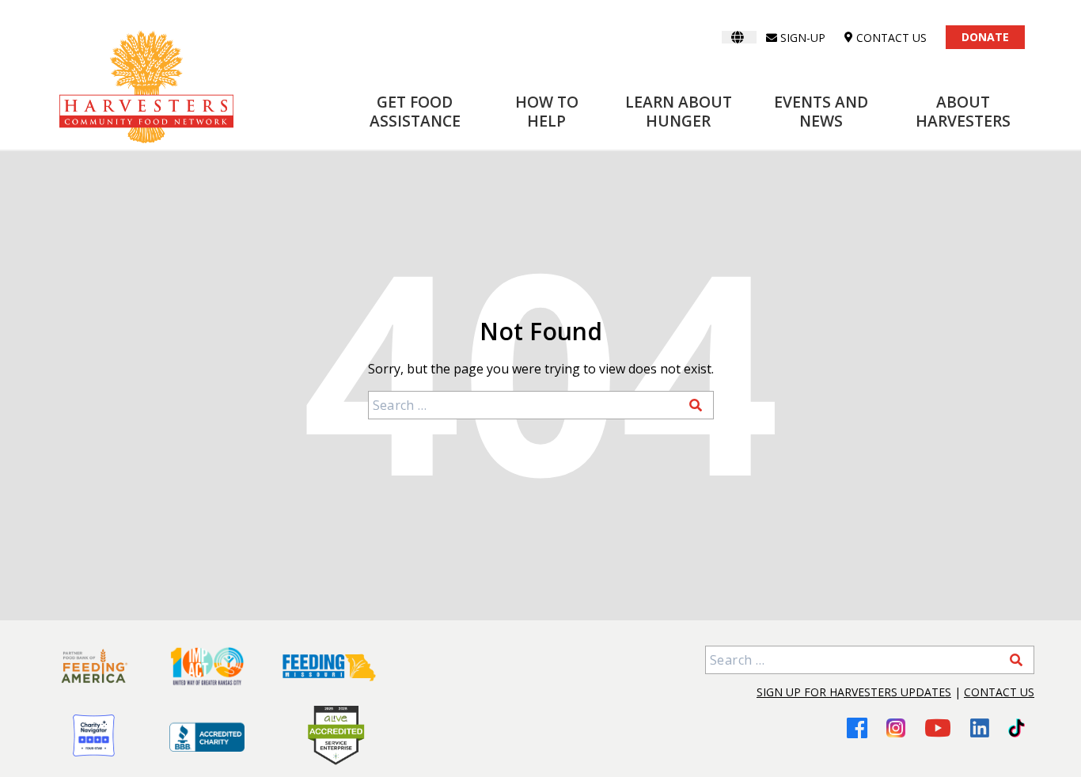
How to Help (546, 111)
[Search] (695, 405)
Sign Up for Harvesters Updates (854, 691)
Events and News (821, 111)
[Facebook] (857, 727)
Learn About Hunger (678, 111)
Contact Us (999, 691)
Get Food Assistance (415, 111)
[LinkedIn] (980, 728)
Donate (985, 36)
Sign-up (802, 37)
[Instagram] (896, 728)
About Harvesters (963, 111)
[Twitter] (1016, 728)
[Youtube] (938, 727)
